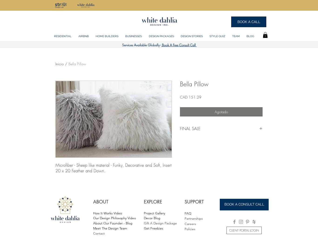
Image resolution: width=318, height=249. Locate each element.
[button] (63, 34)
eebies (158, 228)
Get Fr (148, 228)
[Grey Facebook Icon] (234, 222)
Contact (99, 233)
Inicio (59, 63)
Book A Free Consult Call (179, 45)
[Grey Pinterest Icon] (247, 222)
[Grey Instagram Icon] (241, 222)
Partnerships (194, 218)
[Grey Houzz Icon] (254, 222)
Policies (190, 229)
